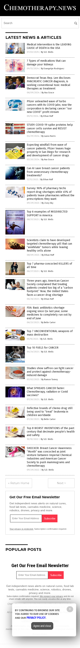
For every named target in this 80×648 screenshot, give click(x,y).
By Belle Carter (48, 322)
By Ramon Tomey (49, 379)
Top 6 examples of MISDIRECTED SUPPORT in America (47, 213)
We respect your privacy (51, 596)
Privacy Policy (36, 617)
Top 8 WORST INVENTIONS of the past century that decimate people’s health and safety (51, 432)
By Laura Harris (48, 136)
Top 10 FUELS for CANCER (42, 347)
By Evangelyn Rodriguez (52, 68)
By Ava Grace (48, 92)
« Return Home (18, 483)
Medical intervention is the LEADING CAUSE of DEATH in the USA (49, 46)
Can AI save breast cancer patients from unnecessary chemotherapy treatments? (48, 172)
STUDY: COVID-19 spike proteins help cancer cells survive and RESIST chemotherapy (50, 128)
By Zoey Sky (47, 203)
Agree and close (42, 625)
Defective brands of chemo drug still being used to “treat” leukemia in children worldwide (50, 412)
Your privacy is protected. (22, 529)
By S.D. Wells (47, 52)
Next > (61, 483)
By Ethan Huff (47, 116)
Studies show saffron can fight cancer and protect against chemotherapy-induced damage (50, 372)
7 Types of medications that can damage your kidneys (46, 62)
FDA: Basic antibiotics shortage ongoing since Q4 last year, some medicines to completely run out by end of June (49, 313)
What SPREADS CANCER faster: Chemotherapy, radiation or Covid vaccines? (47, 392)
